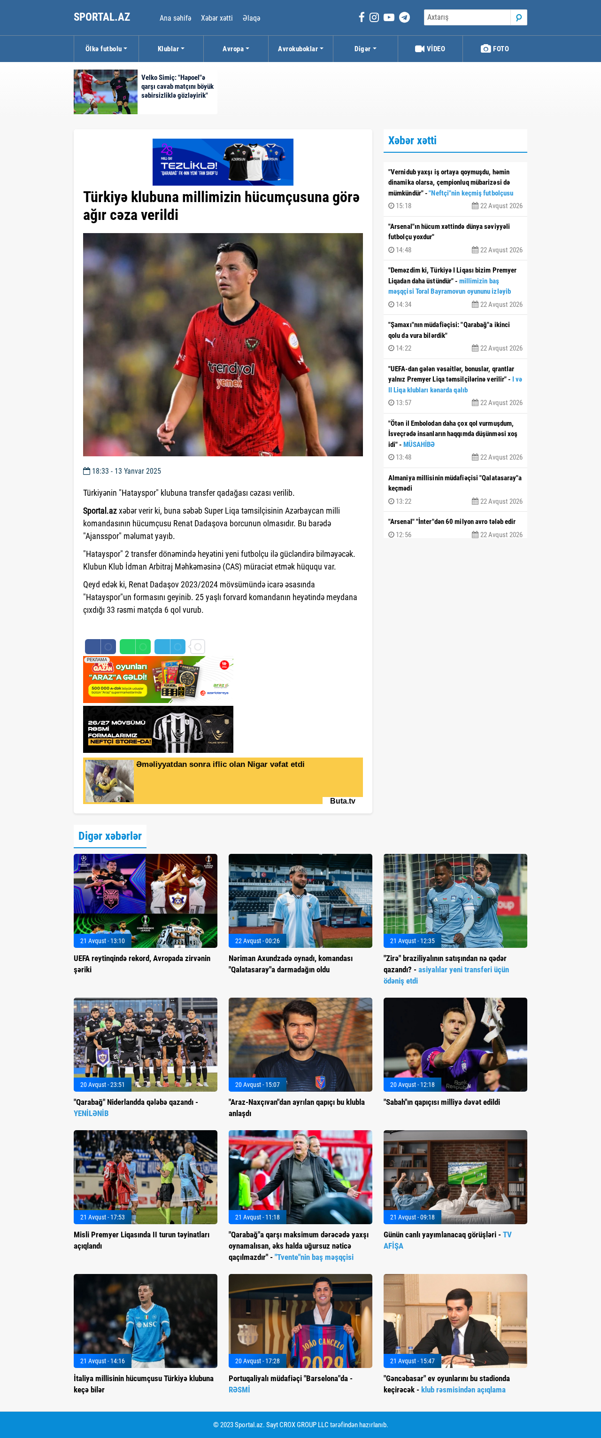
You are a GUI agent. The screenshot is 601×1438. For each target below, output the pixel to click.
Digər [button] (362, 49)
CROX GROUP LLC (304, 1425)
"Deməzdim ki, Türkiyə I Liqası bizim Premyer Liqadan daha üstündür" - (455, 287)
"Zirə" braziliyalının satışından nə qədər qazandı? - (446, 969)
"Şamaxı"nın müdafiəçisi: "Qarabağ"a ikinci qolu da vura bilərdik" (455, 336)
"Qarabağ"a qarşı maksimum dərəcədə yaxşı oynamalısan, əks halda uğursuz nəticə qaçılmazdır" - (299, 1246)
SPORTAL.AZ (103, 17)
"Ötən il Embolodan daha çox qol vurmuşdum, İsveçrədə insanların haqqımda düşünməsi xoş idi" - (455, 440)
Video (435, 49)
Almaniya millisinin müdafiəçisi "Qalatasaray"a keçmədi (455, 490)
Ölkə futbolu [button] (103, 49)
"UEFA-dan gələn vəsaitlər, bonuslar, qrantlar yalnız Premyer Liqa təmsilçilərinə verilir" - (455, 386)
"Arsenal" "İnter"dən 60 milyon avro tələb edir (455, 528)
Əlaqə (251, 18)
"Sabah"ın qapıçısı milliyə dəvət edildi (442, 1102)
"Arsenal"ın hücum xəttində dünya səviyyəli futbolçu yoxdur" (455, 238)
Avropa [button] (233, 49)
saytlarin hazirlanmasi (121, 627)
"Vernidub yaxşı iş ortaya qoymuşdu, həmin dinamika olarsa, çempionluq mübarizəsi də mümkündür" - (455, 189)
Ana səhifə (175, 18)
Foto (500, 49)
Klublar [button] (168, 49)
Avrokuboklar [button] (298, 49)
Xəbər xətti (217, 18)
